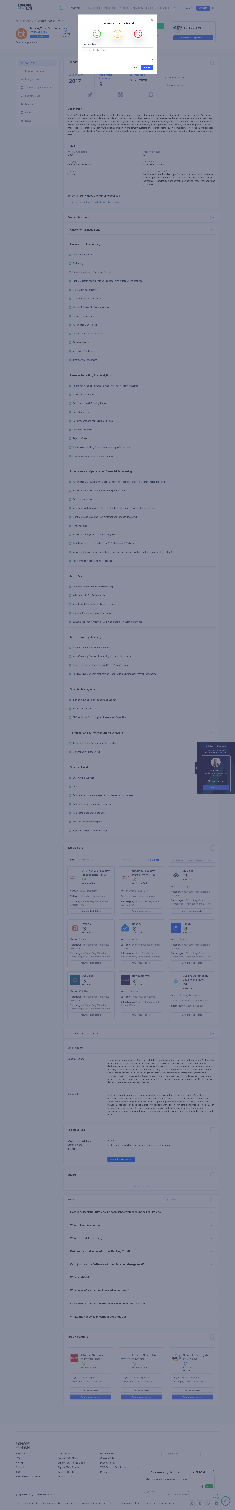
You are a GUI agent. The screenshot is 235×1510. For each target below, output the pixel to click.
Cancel (134, 68)
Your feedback (90, 44)
